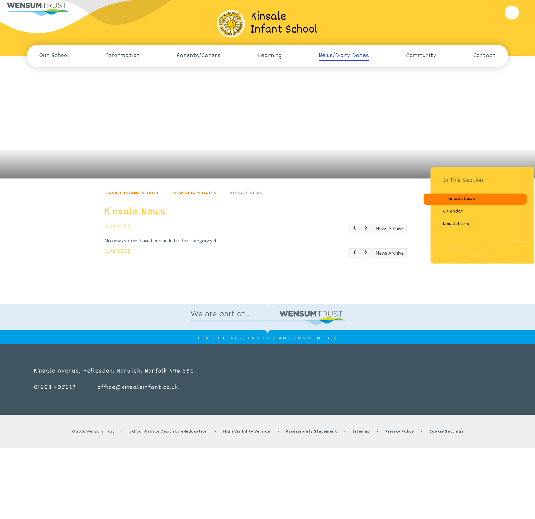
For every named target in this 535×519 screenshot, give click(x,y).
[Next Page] (365, 228)
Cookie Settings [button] (446, 431)
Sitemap (361, 431)
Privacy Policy (399, 431)
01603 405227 (55, 387)
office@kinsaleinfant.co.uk (138, 387)
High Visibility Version (247, 431)
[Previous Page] (354, 228)
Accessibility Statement (311, 431)
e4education (194, 431)
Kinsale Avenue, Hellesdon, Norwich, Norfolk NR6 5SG (114, 371)
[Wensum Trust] (37, 9)
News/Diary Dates (194, 192)
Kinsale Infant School (131, 192)
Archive (396, 228)
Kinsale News (246, 192)
